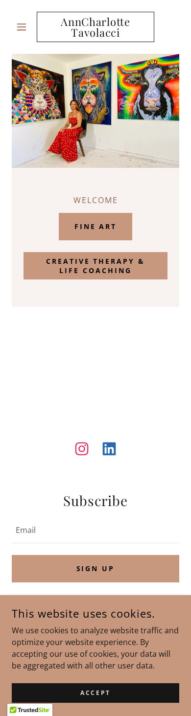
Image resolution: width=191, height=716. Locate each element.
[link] (95, 27)
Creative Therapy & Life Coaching (95, 265)
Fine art (95, 226)
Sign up (95, 568)
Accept (95, 693)
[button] (24, 27)
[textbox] (95, 530)
